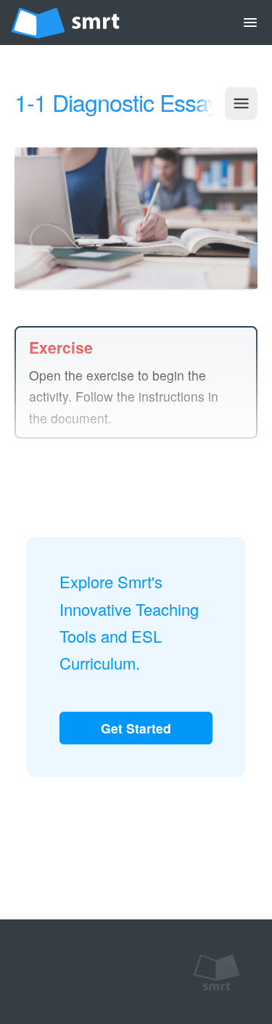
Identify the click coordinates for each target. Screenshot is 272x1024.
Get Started (136, 728)
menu (250, 22)
